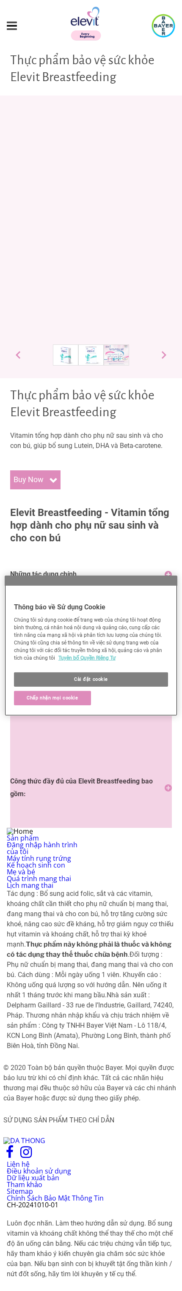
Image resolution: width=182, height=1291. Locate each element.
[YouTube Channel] (45, 1155)
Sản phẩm (23, 838)
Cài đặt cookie (91, 679)
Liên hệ (18, 1164)
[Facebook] (10, 1155)
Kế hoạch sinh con (36, 865)
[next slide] (163, 355)
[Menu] (12, 26)
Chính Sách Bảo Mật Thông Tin (55, 1198)
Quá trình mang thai (39, 878)
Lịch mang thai (30, 885)
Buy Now (29, 479)
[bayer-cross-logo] (163, 26)
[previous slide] (18, 355)
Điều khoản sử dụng (39, 1171)
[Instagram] (26, 1155)
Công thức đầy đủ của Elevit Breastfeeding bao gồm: (81, 787)
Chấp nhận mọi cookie (52, 698)
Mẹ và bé (21, 871)
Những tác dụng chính (43, 574)
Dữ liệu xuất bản (33, 1177)
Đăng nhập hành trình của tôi (42, 848)
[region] (91, 645)
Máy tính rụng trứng (39, 858)
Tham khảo (24, 1184)
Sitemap (20, 1191)
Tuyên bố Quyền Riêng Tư (87, 658)
